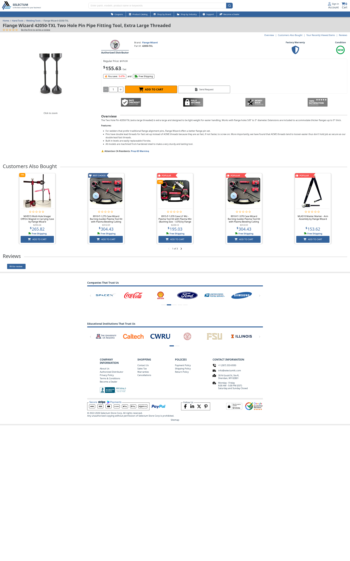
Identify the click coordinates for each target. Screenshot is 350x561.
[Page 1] (163, 304)
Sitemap (175, 419)
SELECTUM (20, 5)
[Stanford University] (175, 336)
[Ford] (187, 295)
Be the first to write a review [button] (35, 30)
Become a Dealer (108, 381)
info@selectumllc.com (229, 370)
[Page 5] (185, 304)
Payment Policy (183, 365)
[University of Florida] (229, 336)
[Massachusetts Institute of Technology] (121, 336)
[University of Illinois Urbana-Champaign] (94, 336)
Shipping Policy (183, 368)
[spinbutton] (113, 89)
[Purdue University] (148, 336)
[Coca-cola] (133, 295)
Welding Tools (33, 20)
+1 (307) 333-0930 (227, 365)
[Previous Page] (90, 295)
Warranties (143, 371)
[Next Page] (259, 295)
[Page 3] (174, 304)
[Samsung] (241, 295)
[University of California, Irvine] (202, 336)
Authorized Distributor (111, 371)
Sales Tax (142, 368)
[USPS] (214, 295)
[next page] (181, 249)
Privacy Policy (107, 375)
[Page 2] (169, 304)
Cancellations (144, 375)
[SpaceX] (106, 295)
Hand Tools (17, 20)
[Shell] (160, 295)
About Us (104, 368)
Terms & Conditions (110, 378)
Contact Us (143, 365)
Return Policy (182, 371)
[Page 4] (180, 304)
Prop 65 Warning (140, 151)
